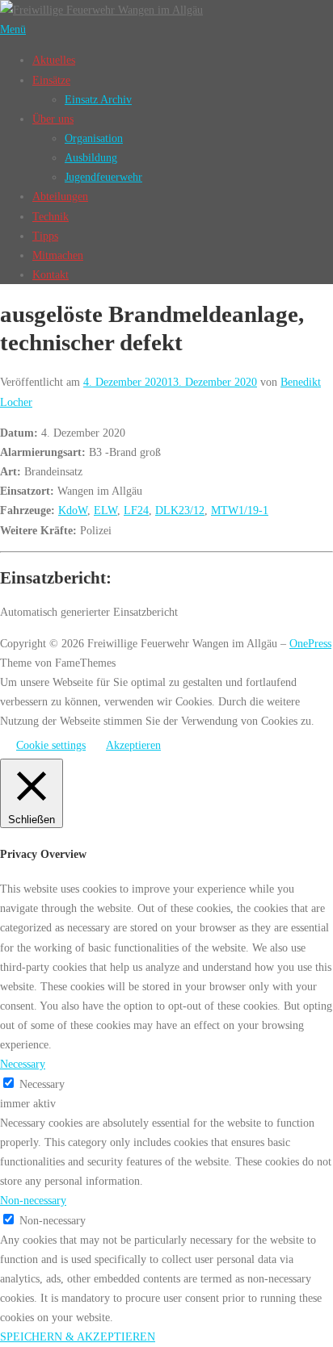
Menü (13, 29)
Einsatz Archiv (98, 99)
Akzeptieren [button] (133, 744)
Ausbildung (91, 157)
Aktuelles (53, 59)
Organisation (94, 138)
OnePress (310, 643)
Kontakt (50, 274)
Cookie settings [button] (51, 744)
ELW (105, 510)
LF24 (136, 510)
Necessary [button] (22, 1063)
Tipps (45, 235)
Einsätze (51, 79)
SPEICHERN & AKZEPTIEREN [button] (77, 1336)
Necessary (42, 1083)
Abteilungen (60, 196)
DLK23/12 (179, 510)
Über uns (53, 118)
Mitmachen (57, 255)
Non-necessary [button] (33, 1200)
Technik (50, 216)
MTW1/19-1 (239, 510)
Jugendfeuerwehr (103, 176)
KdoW (72, 510)
